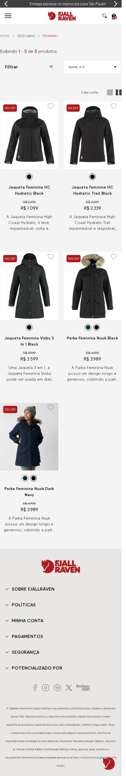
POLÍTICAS (24, 605)
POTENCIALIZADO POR (37, 668)
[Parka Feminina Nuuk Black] (93, 286)
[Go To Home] (61, 15)
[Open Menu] (8, 15)
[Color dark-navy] (88, 327)
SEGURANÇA (25, 652)
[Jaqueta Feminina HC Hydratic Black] (29, 135)
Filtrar (11, 67)
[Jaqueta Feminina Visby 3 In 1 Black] (29, 286)
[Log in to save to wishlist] (50, 106)
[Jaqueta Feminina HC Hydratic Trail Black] (93, 135)
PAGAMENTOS (27, 636)
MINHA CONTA (27, 620)
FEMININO (50, 36)
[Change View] (110, 92)
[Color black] (29, 177)
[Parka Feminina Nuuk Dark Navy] (29, 436)
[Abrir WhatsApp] (109, 763)
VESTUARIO (26, 36)
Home (5, 36)
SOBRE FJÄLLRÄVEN (33, 589)
